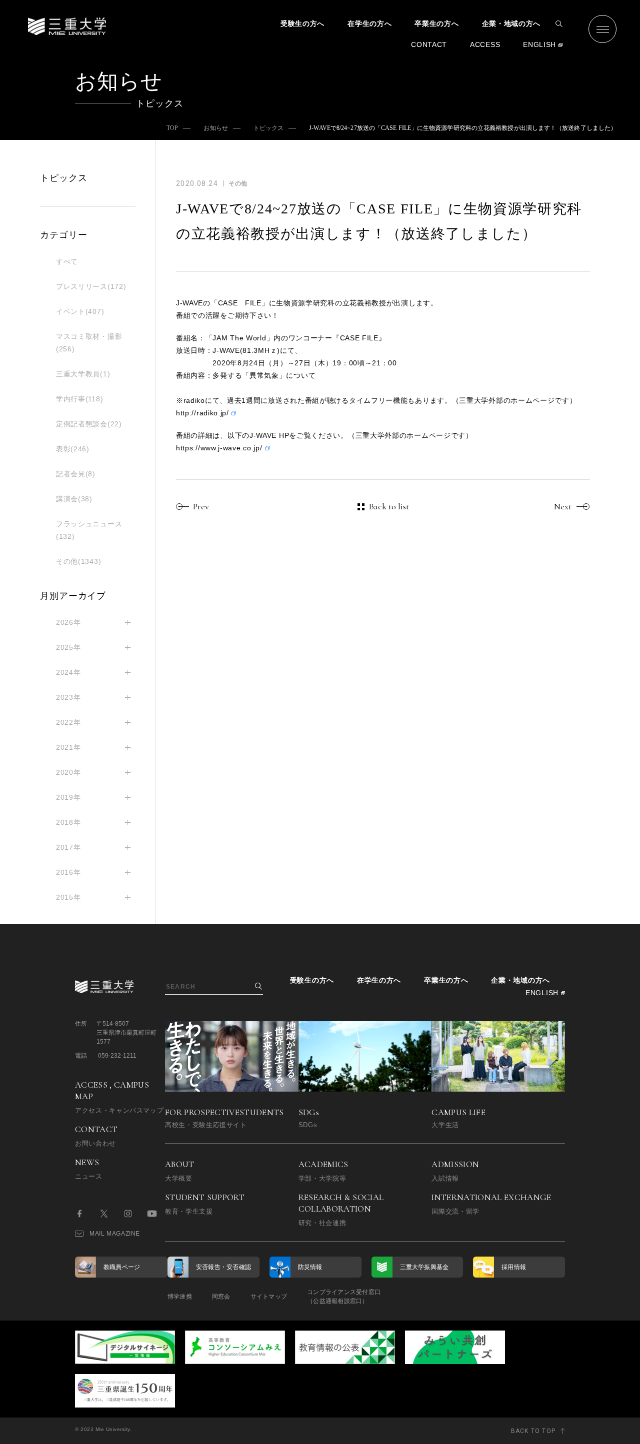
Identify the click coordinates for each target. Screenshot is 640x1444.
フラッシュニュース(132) (89, 530)
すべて (67, 261)
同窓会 (221, 1296)
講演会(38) (74, 499)
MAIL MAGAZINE (115, 1234)
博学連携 (180, 1296)
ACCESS (485, 44)
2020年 (68, 772)
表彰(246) (73, 449)
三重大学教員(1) (83, 374)
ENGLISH (539, 44)
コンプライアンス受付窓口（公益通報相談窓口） (343, 1297)
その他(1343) (78, 561)
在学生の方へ (370, 23)
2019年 (68, 797)
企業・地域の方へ (511, 23)
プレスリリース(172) (91, 286)
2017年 (68, 847)
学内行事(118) (79, 399)
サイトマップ (268, 1296)
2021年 (68, 747)
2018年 (68, 822)
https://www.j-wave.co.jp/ (219, 448)
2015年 (68, 897)
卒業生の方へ (436, 23)
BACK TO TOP (533, 1431)
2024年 (68, 672)
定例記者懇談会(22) (89, 424)
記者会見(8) (76, 474)
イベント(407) (80, 311)
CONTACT (429, 44)
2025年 (68, 647)
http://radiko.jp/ (202, 413)
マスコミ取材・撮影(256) (89, 342)
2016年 (68, 872)
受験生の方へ (302, 23)
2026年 (68, 622)
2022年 (68, 722)
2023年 (68, 697)
